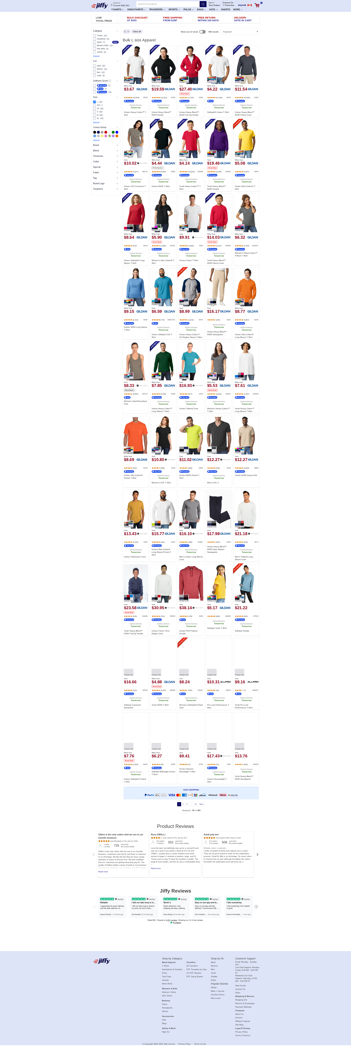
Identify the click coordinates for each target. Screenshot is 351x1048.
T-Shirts (116, 9)
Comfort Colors (218, 994)
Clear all (137, 31)
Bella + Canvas (217, 991)
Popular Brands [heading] (219, 983)
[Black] (94, 132)
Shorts (225, 9)
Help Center (240, 985)
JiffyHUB (242, 5)
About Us (239, 1014)
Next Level (215, 998)
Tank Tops (166, 976)
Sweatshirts (135, 9)
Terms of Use (200, 1044)
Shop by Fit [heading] (217, 958)
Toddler (214, 976)
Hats (212, 9)
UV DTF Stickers (193, 973)
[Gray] (102, 132)
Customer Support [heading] (245, 958)
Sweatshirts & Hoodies (172, 969)
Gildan (214, 987)
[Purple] (113, 136)
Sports (173, 9)
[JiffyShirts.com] (99, 5)
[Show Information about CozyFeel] (109, 81)
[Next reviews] (257, 855)
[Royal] (116, 132)
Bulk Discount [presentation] (137, 19)
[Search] (203, 4)
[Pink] (105, 136)
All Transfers (192, 966)
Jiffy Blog (239, 1025)
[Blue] (94, 136)
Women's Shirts (169, 992)
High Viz (165, 1032)
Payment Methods (243, 1007)
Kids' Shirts (167, 996)
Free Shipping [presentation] (172, 19)
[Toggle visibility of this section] (117, 30)
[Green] (113, 132)
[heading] (190, 422)
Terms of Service (242, 1035)
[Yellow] (102, 136)
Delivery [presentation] (243, 19)
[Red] (105, 132)
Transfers (156, 9)
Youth (213, 973)
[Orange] (116, 136)
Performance (158, 168)
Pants (164, 1004)
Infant (213, 980)
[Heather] (98, 136)
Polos (187, 9)
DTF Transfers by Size (196, 969)
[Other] (109, 136)
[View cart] (257, 5)
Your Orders (214, 5)
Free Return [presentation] (208, 19)
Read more (103, 872)
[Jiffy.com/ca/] (122, 961)
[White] (109, 132)
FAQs (237, 993)
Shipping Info (241, 1000)
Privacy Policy (241, 1032)
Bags (200, 9)
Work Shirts (167, 984)
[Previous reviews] (93, 855)
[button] (117, 9)
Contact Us (228, 3)
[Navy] (98, 132)
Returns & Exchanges (245, 1003)
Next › (201, 804)
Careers (239, 1017)
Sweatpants (167, 1008)
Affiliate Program (242, 1021)
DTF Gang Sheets (194, 976)
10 (196, 804)
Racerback (129, 390)
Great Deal (184, 94)
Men (213, 969)
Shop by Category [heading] (172, 958)
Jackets (165, 980)
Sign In (211, 2)
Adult (213, 962)
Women (214, 966)
